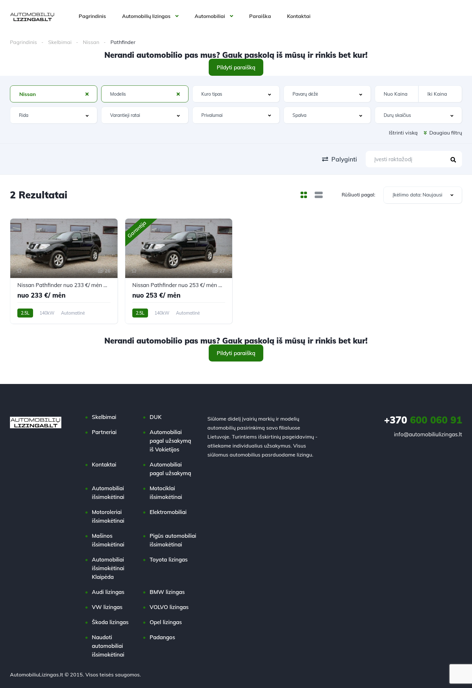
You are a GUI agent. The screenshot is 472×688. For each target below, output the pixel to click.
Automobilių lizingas (146, 16)
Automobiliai (210, 16)
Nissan (91, 42)
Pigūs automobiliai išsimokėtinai (173, 540)
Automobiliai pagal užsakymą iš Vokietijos (170, 441)
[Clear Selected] (87, 94)
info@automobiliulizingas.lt (428, 434)
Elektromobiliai (168, 512)
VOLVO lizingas (169, 607)
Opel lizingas (166, 622)
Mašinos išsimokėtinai (108, 540)
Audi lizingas (108, 591)
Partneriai (104, 432)
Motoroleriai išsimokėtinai (108, 516)
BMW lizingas (167, 591)
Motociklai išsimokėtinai (166, 492)
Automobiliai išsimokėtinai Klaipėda (108, 568)
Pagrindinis (92, 16)
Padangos (162, 637)
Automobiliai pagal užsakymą (170, 468)
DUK (156, 417)
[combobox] (53, 93)
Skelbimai (60, 42)
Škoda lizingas (110, 622)
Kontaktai (298, 16)
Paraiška (260, 16)
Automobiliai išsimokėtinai (108, 492)
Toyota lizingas (169, 559)
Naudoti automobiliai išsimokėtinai (108, 646)
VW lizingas (107, 607)
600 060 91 (423, 420)
